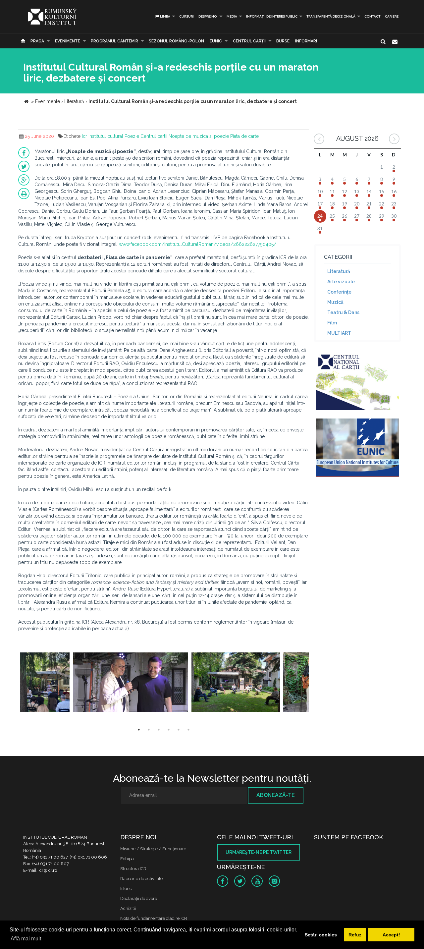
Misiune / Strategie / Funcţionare (153, 848)
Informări (306, 41)
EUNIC (216, 41)
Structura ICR (133, 868)
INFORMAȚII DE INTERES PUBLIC (271, 16)
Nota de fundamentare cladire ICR (153, 918)
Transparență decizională (330, 16)
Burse (283, 41)
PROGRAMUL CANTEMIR (114, 41)
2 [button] (148, 729)
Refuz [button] (354, 934)
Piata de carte (244, 136)
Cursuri (186, 16)
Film (332, 322)
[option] (44, 683)
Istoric (126, 888)
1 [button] (138, 729)
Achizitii (128, 908)
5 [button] (178, 729)
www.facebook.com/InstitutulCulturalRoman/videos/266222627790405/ (197, 244)
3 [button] (158, 729)
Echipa (127, 858)
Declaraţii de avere (138, 898)
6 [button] (188, 729)
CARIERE (391, 16)
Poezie (132, 136)
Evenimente (67, 41)
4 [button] (168, 729)
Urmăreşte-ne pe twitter (259, 852)
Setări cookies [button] (321, 934)
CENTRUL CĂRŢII (249, 41)
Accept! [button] (391, 934)
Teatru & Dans (343, 312)
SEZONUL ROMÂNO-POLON (176, 41)
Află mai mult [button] (26, 938)
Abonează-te (275, 795)
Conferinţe (339, 292)
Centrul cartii (153, 136)
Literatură (338, 271)
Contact (372, 16)
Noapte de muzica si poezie (199, 136)
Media (232, 16)
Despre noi (208, 16)
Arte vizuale (341, 281)
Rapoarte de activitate (141, 878)
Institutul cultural (105, 136)
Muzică (335, 302)
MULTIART (339, 333)
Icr (84, 136)
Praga (37, 41)
